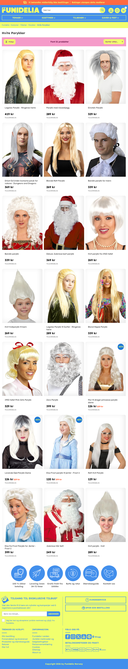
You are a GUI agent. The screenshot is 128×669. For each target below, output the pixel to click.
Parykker (32, 25)
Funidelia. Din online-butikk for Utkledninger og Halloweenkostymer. (20, 10)
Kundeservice (97, 599)
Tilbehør (78, 18)
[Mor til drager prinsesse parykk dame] (106, 369)
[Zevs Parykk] (64, 369)
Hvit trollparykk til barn (16, 327)
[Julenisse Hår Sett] (64, 515)
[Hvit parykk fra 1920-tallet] (106, 223)
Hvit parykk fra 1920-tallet (100, 254)
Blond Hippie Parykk (97, 327)
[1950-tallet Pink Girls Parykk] (22, 369)
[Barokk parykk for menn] (106, 150)
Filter (11, 42)
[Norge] (67, 637)
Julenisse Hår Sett (55, 546)
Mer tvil (5, 647)
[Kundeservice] (117, 10)
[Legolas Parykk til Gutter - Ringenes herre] (64, 296)
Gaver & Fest (109, 18)
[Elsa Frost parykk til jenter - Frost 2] (64, 442)
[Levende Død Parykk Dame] (22, 442)
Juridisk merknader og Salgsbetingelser (43, 640)
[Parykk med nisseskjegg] (64, 77)
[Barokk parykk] (22, 223)
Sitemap (36, 649)
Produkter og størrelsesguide (16, 641)
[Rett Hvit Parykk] (106, 442)
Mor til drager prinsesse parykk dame (103, 401)
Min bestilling (8, 636)
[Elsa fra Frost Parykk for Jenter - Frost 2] (22, 515)
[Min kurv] (123, 10)
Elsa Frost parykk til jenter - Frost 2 (63, 473)
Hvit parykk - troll (96, 546)
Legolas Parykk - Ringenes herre (20, 107)
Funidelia (5, 25)
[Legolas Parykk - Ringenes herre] (22, 77)
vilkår (49, 620)
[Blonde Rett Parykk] (64, 150)
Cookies (36, 647)
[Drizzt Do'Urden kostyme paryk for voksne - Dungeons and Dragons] (22, 150)
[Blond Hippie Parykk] (106, 296)
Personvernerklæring (42, 644)
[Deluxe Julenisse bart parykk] (64, 223)
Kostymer (47, 18)
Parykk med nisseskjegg (57, 107)
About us (36, 652)
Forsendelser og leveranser (15, 639)
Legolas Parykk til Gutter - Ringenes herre (63, 328)
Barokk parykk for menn (99, 180)
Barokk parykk (12, 254)
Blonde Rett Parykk (55, 180)
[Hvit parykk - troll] (106, 515)
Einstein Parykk (95, 107)
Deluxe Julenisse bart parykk (60, 254)
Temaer (16, 18)
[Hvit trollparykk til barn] (22, 296)
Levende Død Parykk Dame (18, 473)
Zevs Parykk (52, 400)
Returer (5, 644)
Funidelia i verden (40, 636)
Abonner (53, 614)
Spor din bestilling (97, 607)
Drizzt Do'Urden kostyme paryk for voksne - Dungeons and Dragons (21, 182)
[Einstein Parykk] (106, 77)
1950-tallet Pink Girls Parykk (18, 400)
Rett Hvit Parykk (96, 473)
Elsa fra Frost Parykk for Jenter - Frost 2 (20, 547)
